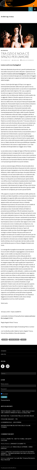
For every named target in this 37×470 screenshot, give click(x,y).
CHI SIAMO (3, 351)
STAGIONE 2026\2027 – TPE (9, 419)
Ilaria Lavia (16, 60)
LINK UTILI (3, 354)
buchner (4, 339)
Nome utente (4, 384)
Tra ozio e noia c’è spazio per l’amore (15, 55)
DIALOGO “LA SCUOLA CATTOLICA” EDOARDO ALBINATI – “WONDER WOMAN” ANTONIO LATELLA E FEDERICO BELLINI (18, 453)
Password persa (5, 400)
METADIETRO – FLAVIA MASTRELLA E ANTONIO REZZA (17, 416)
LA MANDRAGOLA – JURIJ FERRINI (11, 422)
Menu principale (35, 9)
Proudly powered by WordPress (8, 467)
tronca (23, 339)
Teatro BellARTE (14, 339)
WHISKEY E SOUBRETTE (18, 443)
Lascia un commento (28, 60)
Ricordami (5, 394)
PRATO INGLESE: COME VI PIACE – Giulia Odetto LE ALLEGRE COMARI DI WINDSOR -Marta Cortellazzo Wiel (18, 411)
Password (3, 389)
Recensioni (4, 50)
